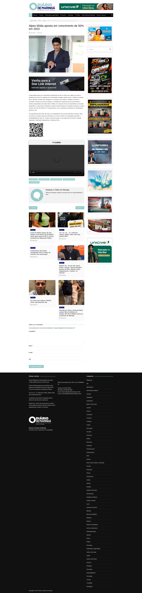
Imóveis (89, 483)
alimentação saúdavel (92, 390)
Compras (89, 421)
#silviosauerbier (34, 182)
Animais (89, 394)
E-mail (31, 352)
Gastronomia (90, 476)
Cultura (88, 425)
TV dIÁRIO (89, 583)
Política (88, 541)
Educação (89, 442)
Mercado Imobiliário (92, 514)
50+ (88, 383)
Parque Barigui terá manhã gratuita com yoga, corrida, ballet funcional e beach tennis (41, 381)
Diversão (89, 431)
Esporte (89, 459)
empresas (89, 445)
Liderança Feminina (92, 507)
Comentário (32, 331)
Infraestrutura (90, 493)
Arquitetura (89, 397)
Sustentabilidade (91, 572)
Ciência (89, 411)
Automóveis (90, 400)
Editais (88, 438)
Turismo (89, 579)
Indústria (89, 486)
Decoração (89, 428)
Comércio (89, 418)
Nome (31, 345)
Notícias (35, 15)
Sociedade (89, 569)
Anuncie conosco (101, 15)
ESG (88, 455)
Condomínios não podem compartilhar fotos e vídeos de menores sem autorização (40, 252)
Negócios (89, 517)
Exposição (89, 469)
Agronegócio (90, 387)
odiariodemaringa (91, 531)
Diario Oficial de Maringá (88, 15)
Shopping (89, 566)
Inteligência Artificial (92, 497)
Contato (41, 15)
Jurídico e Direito (91, 500)
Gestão (88, 480)
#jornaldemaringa (56, 179)
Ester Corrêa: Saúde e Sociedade (95, 462)
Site (30, 359)
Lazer (88, 504)
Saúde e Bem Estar (92, 559)
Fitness (88, 473)
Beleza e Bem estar (92, 404)
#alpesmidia (34, 179)
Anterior (34, 207)
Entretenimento (91, 449)
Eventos (89, 466)
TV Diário (77, 15)
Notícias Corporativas (92, 524)
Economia (63, 15)
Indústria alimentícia (92, 490)
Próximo (79, 207)
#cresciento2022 (45, 179)
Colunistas (70, 15)
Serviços (89, 562)
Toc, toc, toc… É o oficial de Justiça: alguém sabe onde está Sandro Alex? (69, 234)
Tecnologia (89, 576)
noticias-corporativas (92, 528)
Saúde (88, 555)
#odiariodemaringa (69, 179)
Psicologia (89, 545)
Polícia (88, 538)
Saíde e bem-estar (91, 552)
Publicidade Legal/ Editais (52, 15)
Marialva (89, 511)
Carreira (89, 407)
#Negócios (89, 380)
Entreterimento (90, 452)
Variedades (90, 586)
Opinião (89, 535)
